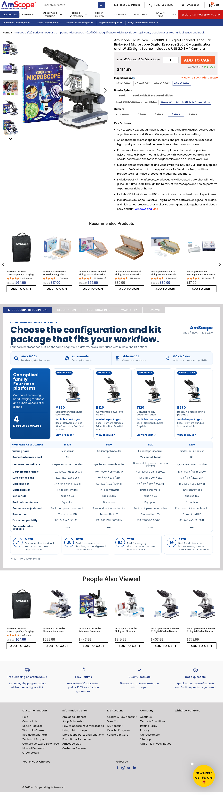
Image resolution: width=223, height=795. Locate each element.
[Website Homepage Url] (18, 5)
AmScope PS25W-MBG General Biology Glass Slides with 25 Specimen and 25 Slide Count (55, 273)
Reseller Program (118, 730)
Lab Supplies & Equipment (50, 15)
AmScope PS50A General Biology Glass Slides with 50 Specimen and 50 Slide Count (129, 273)
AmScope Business (74, 717)
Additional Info (99, 310)
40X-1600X (142, 83)
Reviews (154, 310)
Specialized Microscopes (78, 22)
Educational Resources (76, 739)
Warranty (129, 310)
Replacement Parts (35, 735)
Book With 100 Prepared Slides (136, 102)
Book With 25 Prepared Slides (153, 95)
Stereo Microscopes (46, 22)
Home (6, 32)
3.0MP (176, 114)
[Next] (104, 90)
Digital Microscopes (109, 22)
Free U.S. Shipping (130, 5)
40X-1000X (123, 83)
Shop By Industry (99, 15)
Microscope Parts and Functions (83, 735)
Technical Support (34, 739)
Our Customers (150, 735)
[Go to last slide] (3, 264)
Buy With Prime (160, 15)
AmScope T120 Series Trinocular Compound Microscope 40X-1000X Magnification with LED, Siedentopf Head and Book (92, 630)
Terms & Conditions (152, 721)
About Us (146, 717)
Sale (174, 14)
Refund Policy (148, 726)
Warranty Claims (33, 730)
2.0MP (159, 114)
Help (25, 717)
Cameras (26, 14)
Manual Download (33, 748)
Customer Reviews (74, 748)
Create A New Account (122, 717)
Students (119, 14)
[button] (204, 776)
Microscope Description (27, 310)
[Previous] (26, 90)
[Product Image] (10, 48)
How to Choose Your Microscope (83, 726)
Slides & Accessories (76, 15)
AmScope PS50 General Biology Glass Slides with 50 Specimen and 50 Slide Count (165, 273)
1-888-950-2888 (163, 5)
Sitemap (145, 739)
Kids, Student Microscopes (141, 22)
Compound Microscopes (15, 22)
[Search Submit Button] (101, 5)
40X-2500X (182, 83)
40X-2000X (162, 83)
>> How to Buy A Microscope (199, 77)
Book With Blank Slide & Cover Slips (185, 102)
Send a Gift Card (117, 735)
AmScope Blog (71, 744)
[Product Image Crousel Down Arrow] (10, 138)
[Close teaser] (192, 764)
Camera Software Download (40, 744)
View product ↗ (65, 435)
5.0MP (193, 114)
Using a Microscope (74, 730)
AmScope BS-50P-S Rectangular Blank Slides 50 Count (201, 273)
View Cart (113, 721)
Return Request (32, 726)
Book (122, 95)
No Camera (123, 114)
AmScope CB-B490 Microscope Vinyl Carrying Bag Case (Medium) (20, 273)
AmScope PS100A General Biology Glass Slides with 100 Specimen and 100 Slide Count (93, 273)
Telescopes (139, 14)
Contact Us (29, 721)
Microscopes (10, 14)
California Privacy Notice (155, 744)
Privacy (145, 730)
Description (66, 310)
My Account (193, 5)
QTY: (157, 60)
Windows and (143, 209)
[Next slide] (219, 264)
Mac (155, 209)
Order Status (30, 753)
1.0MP (142, 114)
